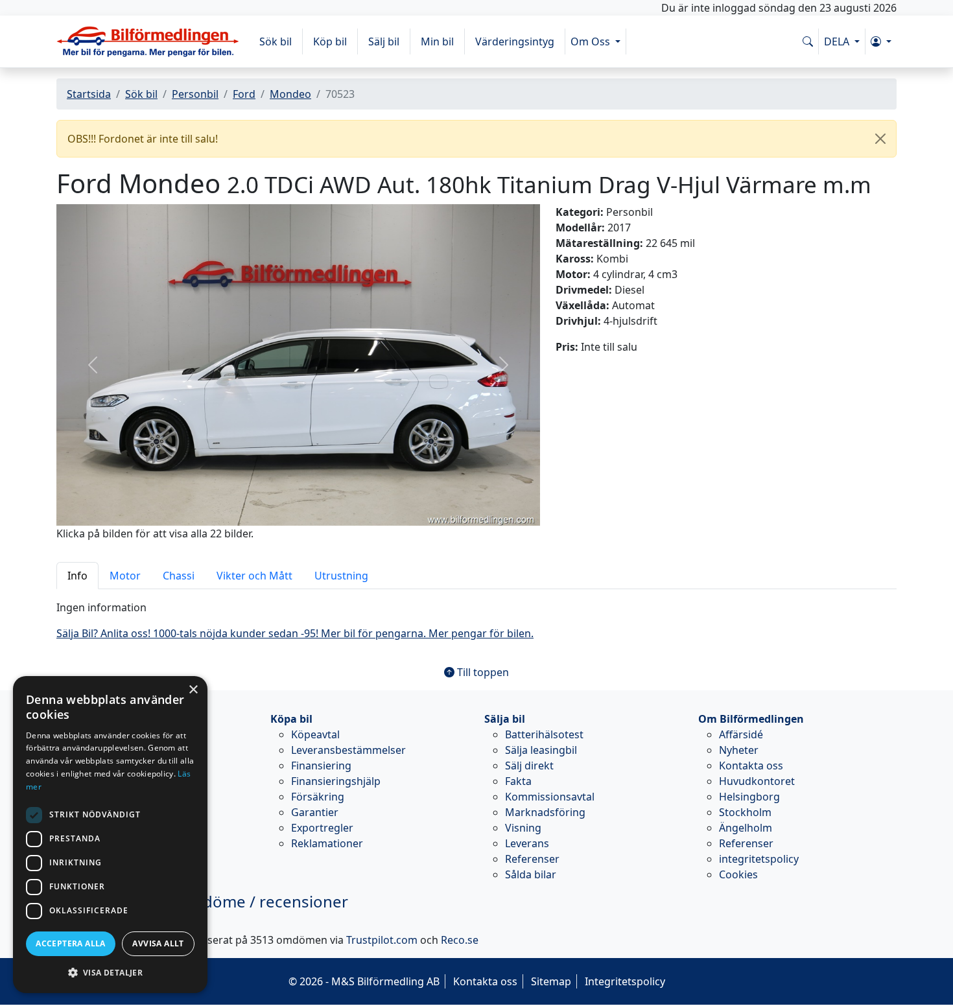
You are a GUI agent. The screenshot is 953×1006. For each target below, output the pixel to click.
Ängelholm (745, 828)
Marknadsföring (545, 812)
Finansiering (321, 765)
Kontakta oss (751, 765)
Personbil (195, 94)
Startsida (89, 94)
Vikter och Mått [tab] (254, 575)
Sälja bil (504, 719)
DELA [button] (838, 41)
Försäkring (317, 797)
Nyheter (739, 750)
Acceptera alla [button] (71, 943)
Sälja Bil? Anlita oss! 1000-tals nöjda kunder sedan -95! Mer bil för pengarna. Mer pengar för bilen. (295, 633)
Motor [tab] (125, 575)
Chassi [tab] (178, 575)
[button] (881, 41)
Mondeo (290, 94)
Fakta (518, 781)
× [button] (193, 690)
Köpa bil (291, 719)
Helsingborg (749, 797)
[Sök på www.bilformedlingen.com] (807, 41)
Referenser (532, 859)
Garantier (314, 812)
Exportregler (322, 828)
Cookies (738, 874)
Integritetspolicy (625, 981)
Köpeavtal (315, 734)
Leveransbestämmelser (348, 750)
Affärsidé (741, 734)
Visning (523, 828)
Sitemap (551, 981)
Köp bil (330, 41)
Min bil (437, 41)
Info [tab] (77, 575)
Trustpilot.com (382, 940)
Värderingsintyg (514, 41)
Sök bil (275, 41)
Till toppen (481, 672)
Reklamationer (327, 843)
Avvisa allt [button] (157, 943)
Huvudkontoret (757, 781)
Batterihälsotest (544, 734)
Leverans (527, 843)
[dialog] (110, 834)
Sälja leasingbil (541, 750)
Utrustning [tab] (341, 575)
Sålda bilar (530, 874)
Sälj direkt (529, 765)
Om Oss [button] (592, 41)
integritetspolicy (759, 859)
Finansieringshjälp (336, 781)
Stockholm (745, 812)
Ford (244, 94)
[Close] (880, 139)
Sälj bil (383, 41)
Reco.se (459, 940)
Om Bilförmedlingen (751, 719)
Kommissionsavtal (549, 797)
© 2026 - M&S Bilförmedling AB (364, 981)
